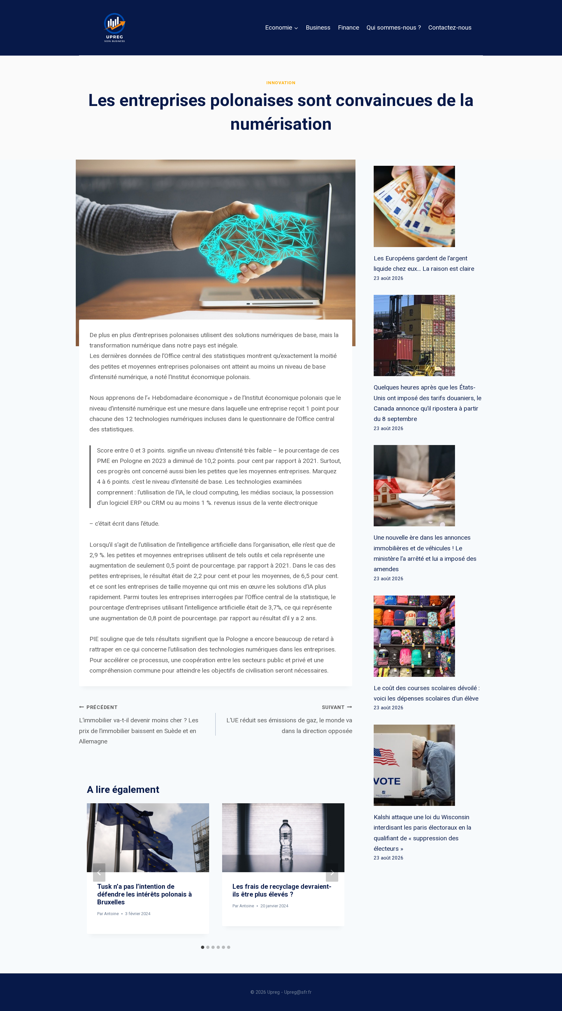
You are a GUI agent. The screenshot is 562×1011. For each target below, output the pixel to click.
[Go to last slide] (99, 872)
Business (318, 27)
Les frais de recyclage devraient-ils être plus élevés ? (282, 890)
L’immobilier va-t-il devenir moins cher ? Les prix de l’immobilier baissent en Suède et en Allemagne (138, 724)
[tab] (202, 947)
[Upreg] (114, 27)
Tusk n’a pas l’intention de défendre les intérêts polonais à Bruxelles (144, 894)
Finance (348, 27)
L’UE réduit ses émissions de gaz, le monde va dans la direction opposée (289, 719)
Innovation (281, 82)
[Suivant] (332, 872)
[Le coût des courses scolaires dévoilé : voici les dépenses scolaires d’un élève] (428, 636)
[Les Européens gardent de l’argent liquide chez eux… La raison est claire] (428, 206)
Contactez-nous (450, 27)
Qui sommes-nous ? (394, 27)
